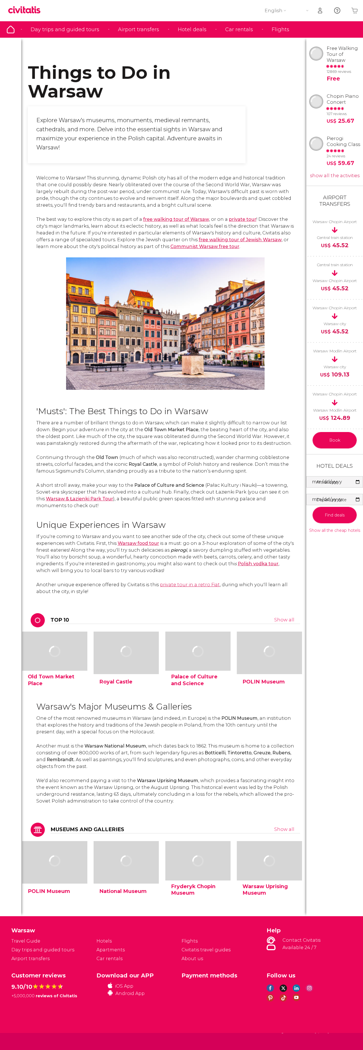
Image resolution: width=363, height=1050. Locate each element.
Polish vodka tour (258, 563)
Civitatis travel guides (206, 949)
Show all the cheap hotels (334, 530)
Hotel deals (192, 29)
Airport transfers (138, 29)
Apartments (110, 949)
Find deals (335, 515)
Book (334, 440)
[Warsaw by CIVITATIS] (26, 10)
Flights (280, 29)
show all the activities (335, 175)
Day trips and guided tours (65, 29)
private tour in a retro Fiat (190, 584)
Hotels (104, 941)
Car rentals (239, 29)
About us (192, 958)
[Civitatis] (25, 1041)
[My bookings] (320, 10)
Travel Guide (10, 29)
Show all (284, 620)
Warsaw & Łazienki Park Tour (79, 498)
